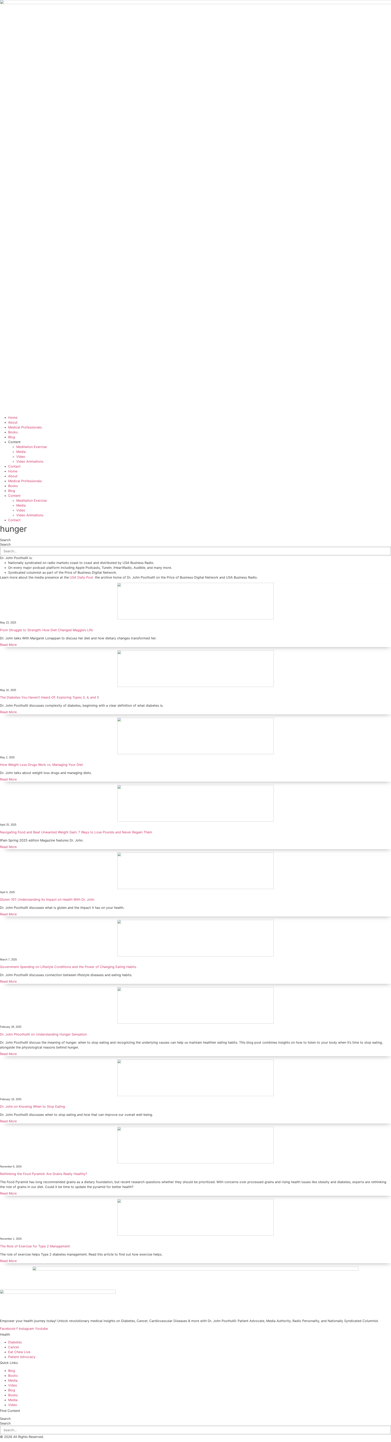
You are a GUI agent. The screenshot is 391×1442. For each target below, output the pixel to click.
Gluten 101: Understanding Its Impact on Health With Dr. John (47, 899)
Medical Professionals (25, 427)
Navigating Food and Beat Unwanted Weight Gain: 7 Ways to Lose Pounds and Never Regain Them (76, 832)
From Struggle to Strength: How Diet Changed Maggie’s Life (46, 630)
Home (12, 417)
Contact (14, 466)
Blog (11, 437)
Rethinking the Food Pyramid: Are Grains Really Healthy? (43, 1174)
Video (20, 457)
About (13, 422)
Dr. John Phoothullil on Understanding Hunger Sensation (43, 1034)
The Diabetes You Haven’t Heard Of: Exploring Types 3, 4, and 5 (49, 697)
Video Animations (29, 461)
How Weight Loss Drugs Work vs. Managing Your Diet (41, 765)
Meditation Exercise (31, 447)
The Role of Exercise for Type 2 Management (35, 1246)
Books (13, 432)
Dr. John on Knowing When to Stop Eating (32, 1106)
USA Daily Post (81, 577)
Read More (8, 645)
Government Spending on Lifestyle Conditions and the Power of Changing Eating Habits (68, 967)
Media (21, 452)
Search (5, 540)
